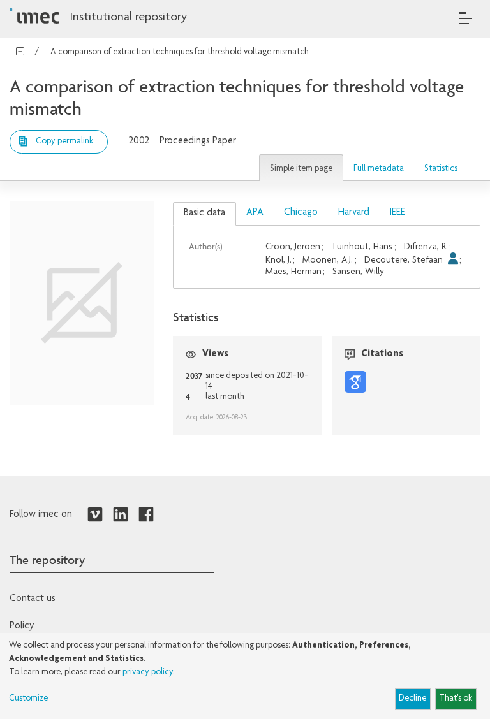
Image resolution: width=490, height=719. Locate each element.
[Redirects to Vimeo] (95, 515)
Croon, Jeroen (292, 247)
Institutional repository (128, 17)
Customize (28, 698)
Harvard (353, 213)
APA (255, 213)
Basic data (204, 213)
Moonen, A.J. (327, 260)
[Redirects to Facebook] (146, 515)
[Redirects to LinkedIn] (120, 515)
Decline (412, 698)
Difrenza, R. (426, 247)
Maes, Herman (293, 272)
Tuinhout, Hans (361, 247)
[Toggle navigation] (465, 18)
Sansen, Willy (358, 272)
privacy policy (147, 672)
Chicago (301, 213)
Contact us (33, 599)
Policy (22, 626)
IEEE (397, 213)
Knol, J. (278, 260)
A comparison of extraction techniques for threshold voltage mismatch (179, 52)
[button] (301, 167)
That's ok (455, 698)
